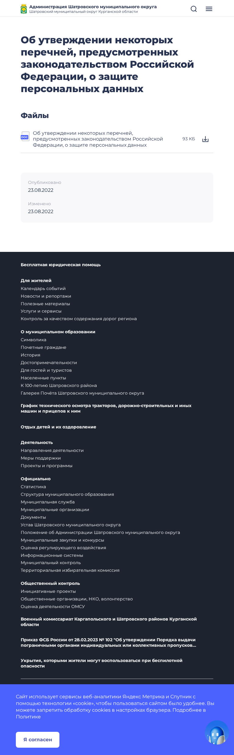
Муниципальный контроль (51, 562)
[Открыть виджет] (217, 732)
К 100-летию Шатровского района (59, 385)
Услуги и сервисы (41, 311)
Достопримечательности (49, 362)
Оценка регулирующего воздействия (63, 547)
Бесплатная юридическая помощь (61, 264)
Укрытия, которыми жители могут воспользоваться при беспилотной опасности (102, 663)
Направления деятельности (52, 450)
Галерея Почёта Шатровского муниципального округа (82, 393)
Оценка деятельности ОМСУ (53, 606)
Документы (33, 517)
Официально (36, 478)
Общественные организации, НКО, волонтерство (77, 599)
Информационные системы (52, 555)
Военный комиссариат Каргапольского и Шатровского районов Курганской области (109, 622)
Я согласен (37, 739)
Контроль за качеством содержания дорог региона (79, 318)
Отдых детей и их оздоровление (58, 427)
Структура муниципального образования (67, 494)
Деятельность (37, 442)
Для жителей (36, 280)
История (30, 355)
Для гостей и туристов (46, 370)
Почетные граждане (43, 347)
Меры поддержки (41, 458)
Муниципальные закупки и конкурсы (62, 540)
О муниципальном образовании (58, 332)
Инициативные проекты (48, 591)
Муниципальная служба (48, 502)
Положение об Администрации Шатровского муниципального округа (100, 532)
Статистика (33, 486)
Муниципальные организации (55, 509)
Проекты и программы (47, 465)
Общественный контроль (50, 583)
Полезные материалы (45, 303)
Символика (33, 339)
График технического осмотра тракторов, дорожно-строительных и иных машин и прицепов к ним (106, 408)
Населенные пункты (43, 378)
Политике (28, 717)
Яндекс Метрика (143, 697)
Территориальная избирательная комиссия (70, 570)
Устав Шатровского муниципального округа (71, 525)
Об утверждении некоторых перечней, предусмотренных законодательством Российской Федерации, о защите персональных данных (98, 139)
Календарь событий (43, 288)
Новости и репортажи (46, 296)
